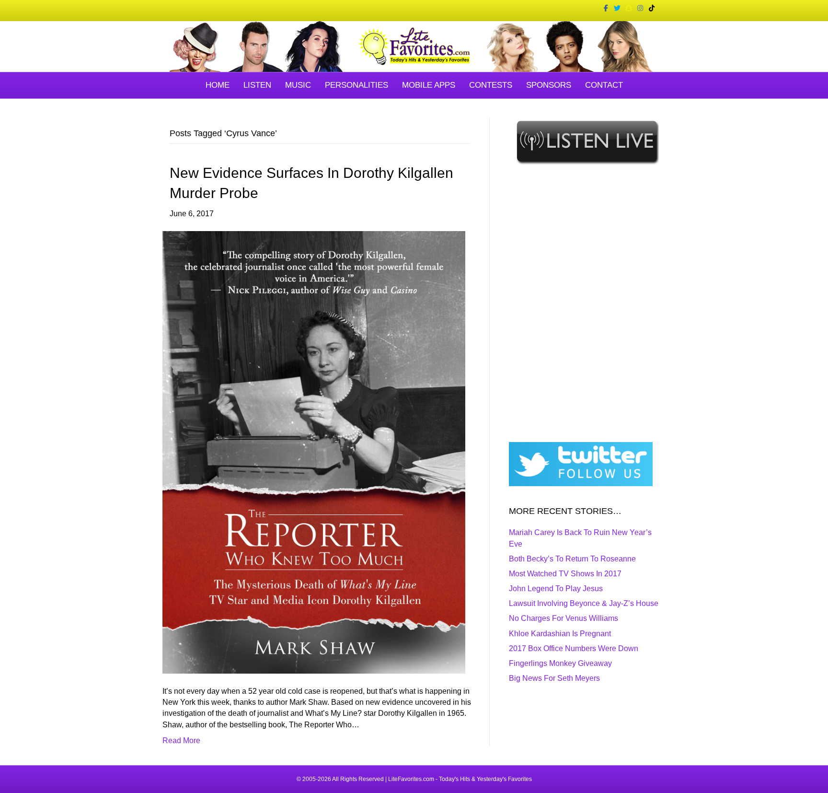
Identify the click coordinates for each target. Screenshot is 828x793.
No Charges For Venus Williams (563, 618)
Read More (181, 740)
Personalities (356, 85)
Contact (604, 85)
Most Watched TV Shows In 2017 (565, 574)
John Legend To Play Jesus (556, 588)
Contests (490, 85)
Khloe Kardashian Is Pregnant (560, 634)
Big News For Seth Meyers (554, 678)
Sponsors (548, 85)
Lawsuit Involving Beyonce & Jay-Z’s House (583, 603)
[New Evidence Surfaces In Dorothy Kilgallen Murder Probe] (313, 452)
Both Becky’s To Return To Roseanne (572, 559)
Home (218, 85)
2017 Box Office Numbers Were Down (573, 648)
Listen (257, 85)
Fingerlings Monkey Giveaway (560, 663)
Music (298, 85)
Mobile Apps (428, 85)
